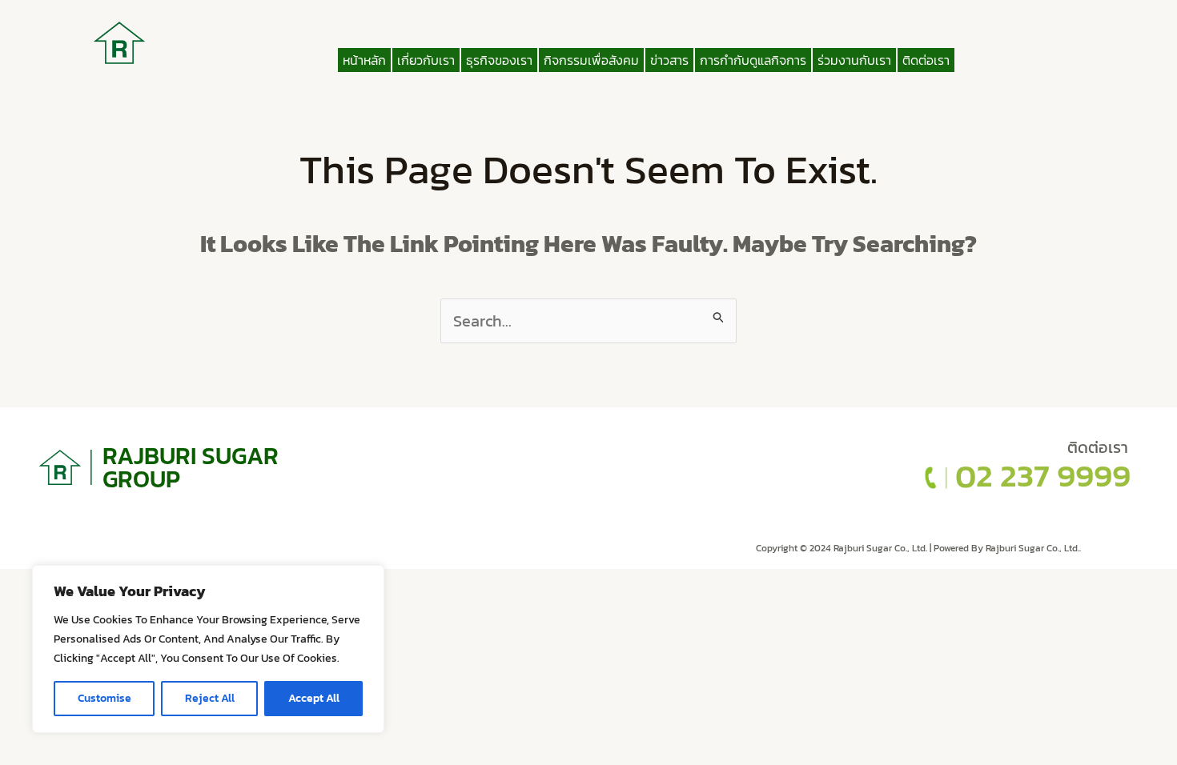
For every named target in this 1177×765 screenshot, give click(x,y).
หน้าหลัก (364, 60)
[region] (208, 649)
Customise (104, 698)
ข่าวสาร (669, 60)
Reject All (210, 698)
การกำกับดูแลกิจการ (753, 60)
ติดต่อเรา (926, 60)
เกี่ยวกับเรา (426, 60)
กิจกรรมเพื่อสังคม (591, 60)
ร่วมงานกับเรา (854, 60)
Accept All (313, 698)
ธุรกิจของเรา (499, 60)
